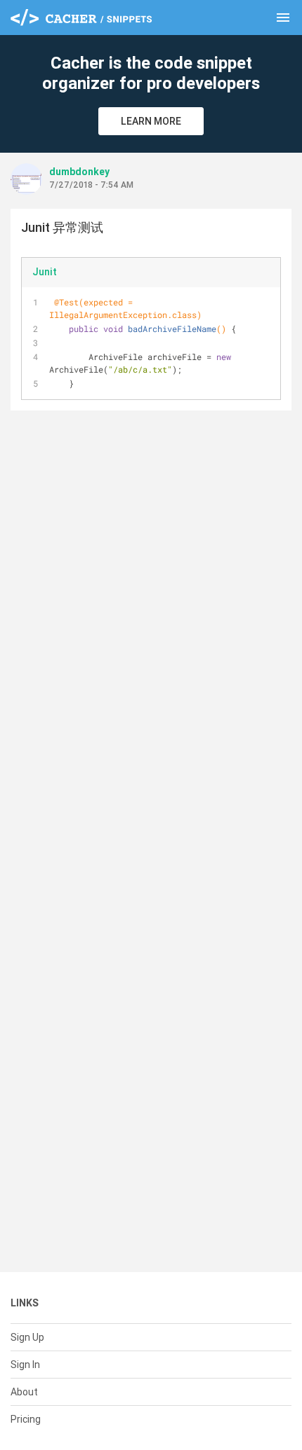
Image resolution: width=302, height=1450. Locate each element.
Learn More (151, 121)
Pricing (26, 1419)
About (24, 1392)
